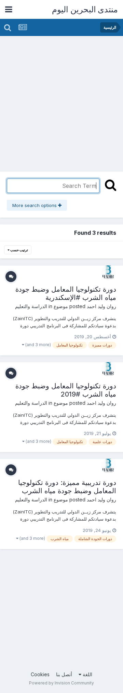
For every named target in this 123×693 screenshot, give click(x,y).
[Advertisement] (61, 101)
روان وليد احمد (101, 306)
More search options (35, 205)
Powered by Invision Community (61, 682)
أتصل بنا (64, 674)
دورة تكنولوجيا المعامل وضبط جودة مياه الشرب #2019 (65, 390)
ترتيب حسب (19, 250)
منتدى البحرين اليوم (85, 9)
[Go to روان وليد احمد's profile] (108, 272)
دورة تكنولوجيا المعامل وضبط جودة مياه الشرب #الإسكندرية (65, 293)
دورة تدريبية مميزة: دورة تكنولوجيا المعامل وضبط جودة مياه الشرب (67, 486)
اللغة (86, 674)
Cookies (40, 674)
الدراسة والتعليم (31, 306)
